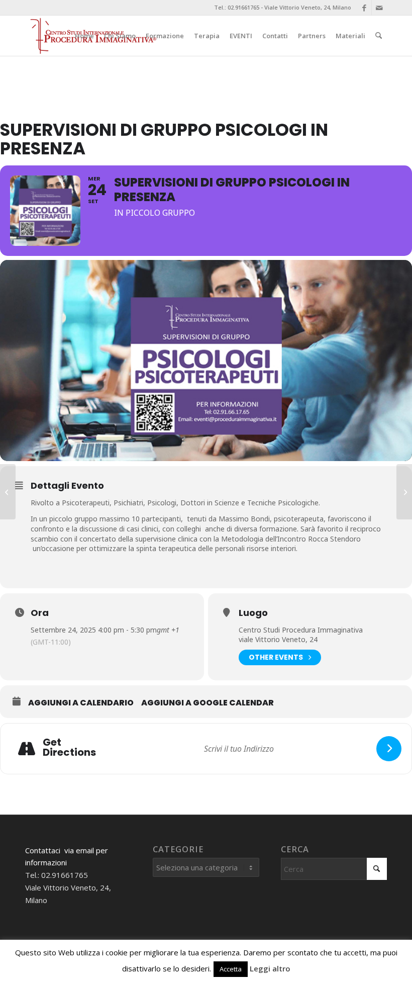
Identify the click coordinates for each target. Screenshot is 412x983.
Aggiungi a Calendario (81, 703)
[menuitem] (84, 36)
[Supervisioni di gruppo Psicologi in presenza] (404, 491)
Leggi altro (270, 968)
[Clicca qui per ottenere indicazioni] (388, 748)
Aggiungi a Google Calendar (207, 703)
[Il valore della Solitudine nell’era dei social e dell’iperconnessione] (8, 491)
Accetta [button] (231, 968)
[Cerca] (378, 36)
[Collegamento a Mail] (379, 7)
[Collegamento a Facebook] (364, 7)
